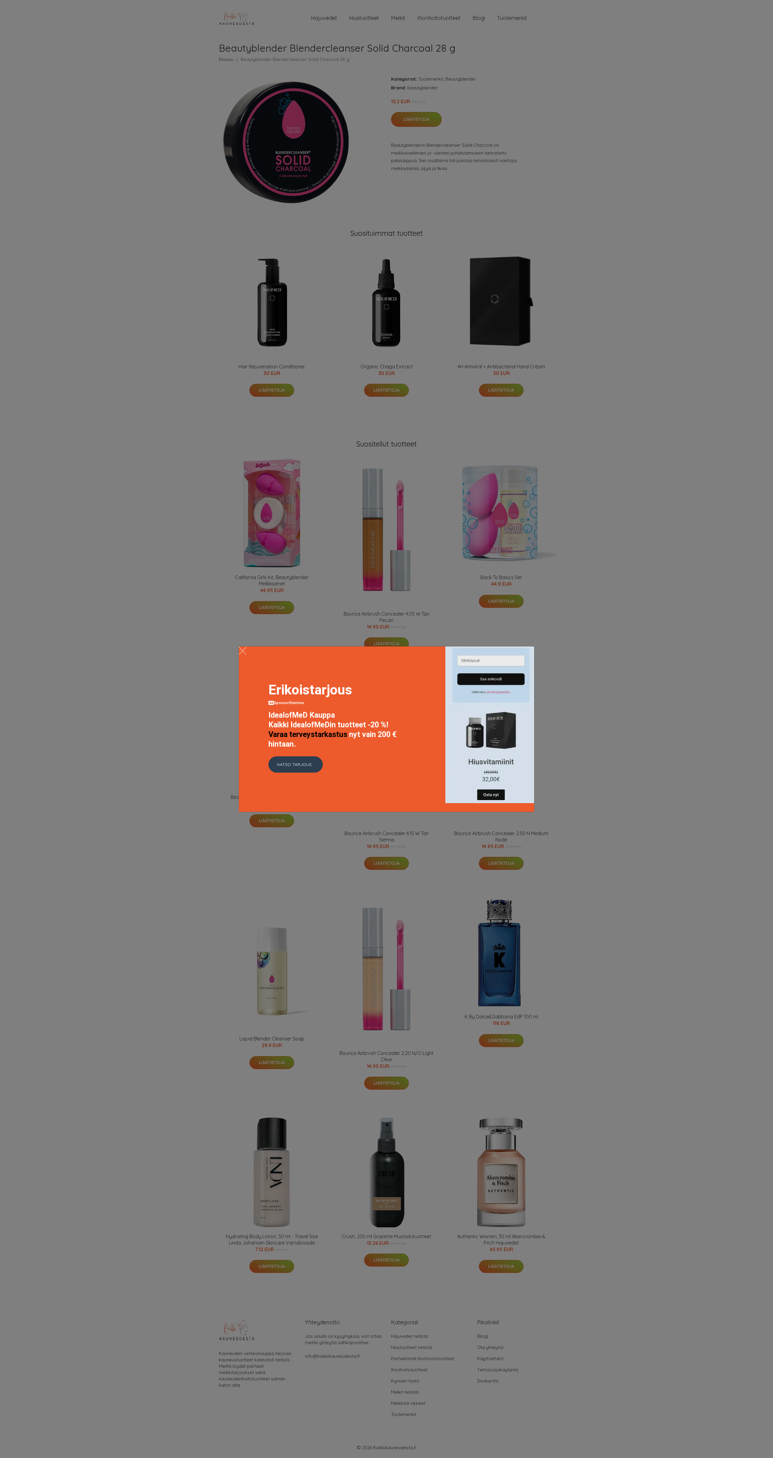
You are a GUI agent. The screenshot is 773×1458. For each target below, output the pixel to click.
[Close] (242, 650)
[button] (295, 764)
